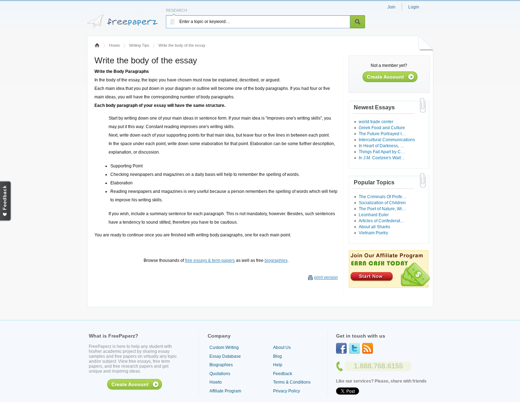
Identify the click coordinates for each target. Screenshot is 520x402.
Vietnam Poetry (373, 232)
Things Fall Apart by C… (382, 151)
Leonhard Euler (374, 214)
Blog (277, 356)
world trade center (376, 121)
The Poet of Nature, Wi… (382, 208)
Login (413, 7)
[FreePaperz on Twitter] (354, 348)
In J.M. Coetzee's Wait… (382, 157)
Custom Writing (224, 347)
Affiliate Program (225, 391)
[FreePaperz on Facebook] (341, 348)
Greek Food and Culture (382, 127)
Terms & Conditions (292, 382)
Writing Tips (139, 45)
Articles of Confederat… (381, 220)
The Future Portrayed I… (382, 133)
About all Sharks (374, 226)
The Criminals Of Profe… (382, 196)
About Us (282, 347)
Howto (114, 45)
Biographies (221, 364)
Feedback (282, 373)
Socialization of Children (382, 202)
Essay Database (225, 356)
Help (277, 364)
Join (391, 7)
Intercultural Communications (387, 139)
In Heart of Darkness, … (381, 145)
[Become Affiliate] (389, 286)
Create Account (385, 77)
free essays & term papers (210, 260)
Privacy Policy (286, 391)
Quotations (219, 373)
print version (326, 277)
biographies (276, 260)
